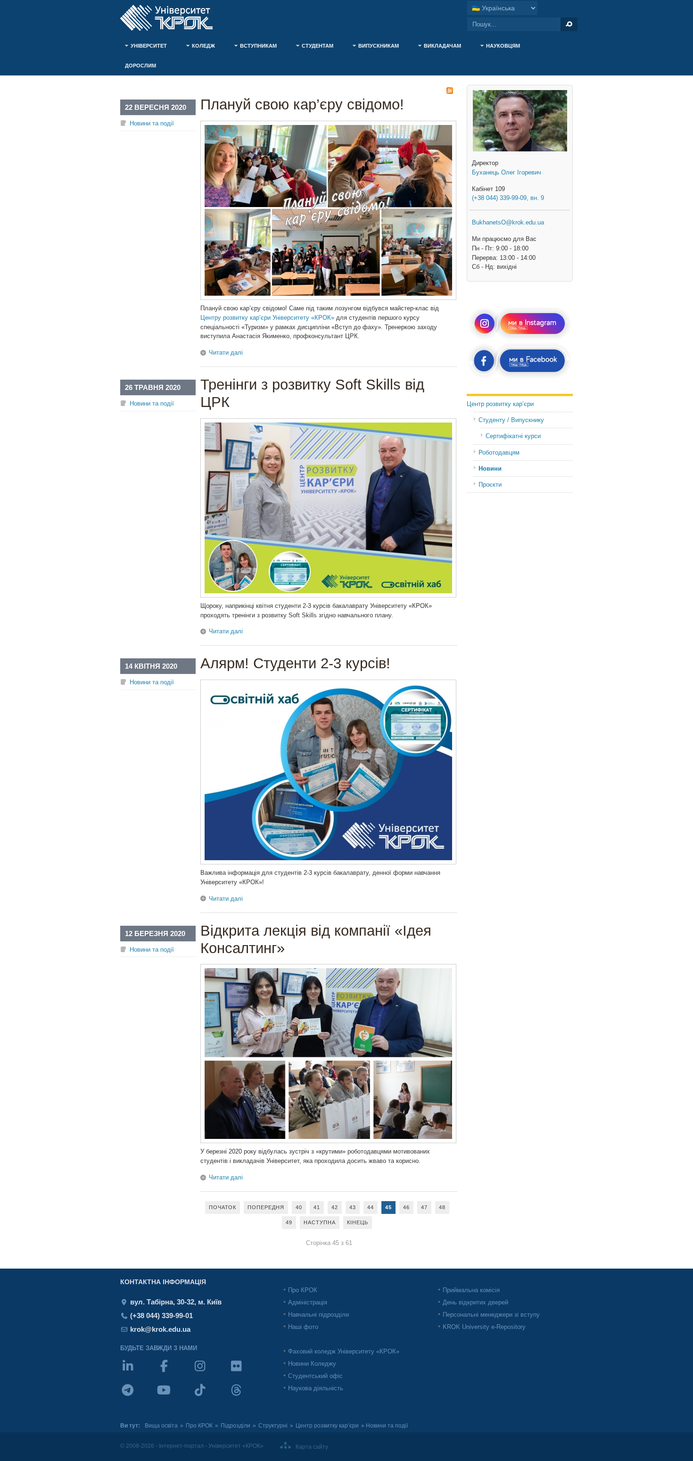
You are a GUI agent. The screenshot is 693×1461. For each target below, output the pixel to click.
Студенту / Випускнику (511, 419)
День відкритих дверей (475, 1302)
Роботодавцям (499, 452)
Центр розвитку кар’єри (500, 403)
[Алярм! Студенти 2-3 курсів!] (328, 862)
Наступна (320, 1222)
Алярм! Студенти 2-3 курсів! (295, 663)
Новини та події (152, 123)
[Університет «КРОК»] (172, 18)
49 (289, 1222)
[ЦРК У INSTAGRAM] (520, 339)
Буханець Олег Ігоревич (506, 172)
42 (334, 1207)
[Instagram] (210, 1372)
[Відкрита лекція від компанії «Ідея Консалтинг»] (328, 1141)
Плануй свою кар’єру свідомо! (302, 104)
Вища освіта (161, 1425)
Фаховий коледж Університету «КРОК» (343, 1351)
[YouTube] (175, 1396)
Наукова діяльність (315, 1388)
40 (299, 1207)
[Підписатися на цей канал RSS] (450, 90)
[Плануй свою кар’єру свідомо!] (328, 297)
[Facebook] (175, 1372)
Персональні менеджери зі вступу (491, 1314)
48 (442, 1207)
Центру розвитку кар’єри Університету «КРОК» (267, 317)
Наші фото (303, 1326)
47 (424, 1207)
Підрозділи (235, 1425)
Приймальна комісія (471, 1290)
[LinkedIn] (138, 1372)
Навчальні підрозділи (318, 1314)
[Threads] (247, 1396)
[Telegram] (138, 1396)
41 (317, 1207)
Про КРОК (302, 1290)
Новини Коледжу (312, 1363)
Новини (490, 468)
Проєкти (490, 484)
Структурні (273, 1425)
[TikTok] (210, 1396)
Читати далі (226, 352)
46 (406, 1207)
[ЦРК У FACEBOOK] (520, 377)
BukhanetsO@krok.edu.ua (508, 222)
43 (352, 1207)
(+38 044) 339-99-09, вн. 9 (508, 197)
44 (370, 1207)
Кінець (357, 1222)
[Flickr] (247, 1372)
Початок (222, 1207)
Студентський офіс (315, 1375)
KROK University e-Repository (484, 1326)
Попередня (266, 1207)
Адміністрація (307, 1302)
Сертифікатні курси (513, 436)
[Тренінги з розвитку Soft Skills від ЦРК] (328, 595)
